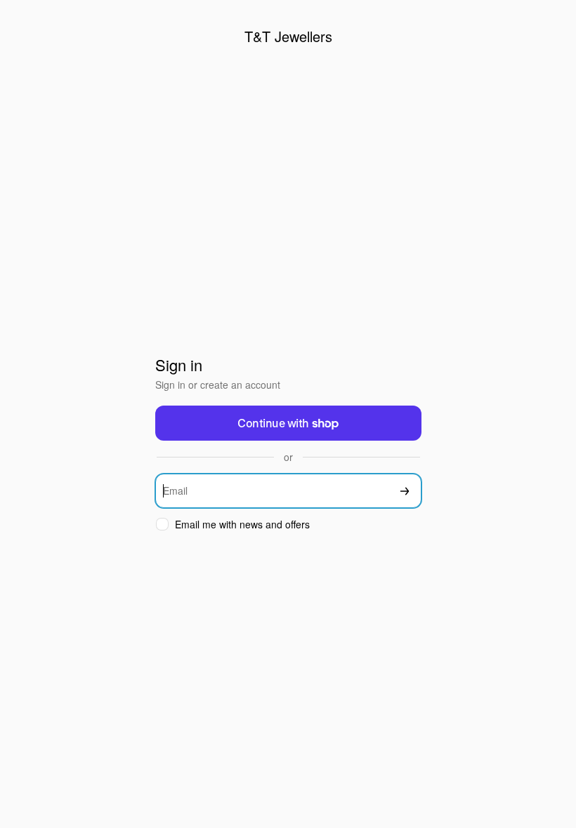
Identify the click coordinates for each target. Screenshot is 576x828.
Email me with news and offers (242, 524)
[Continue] (405, 491)
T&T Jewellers (288, 36)
